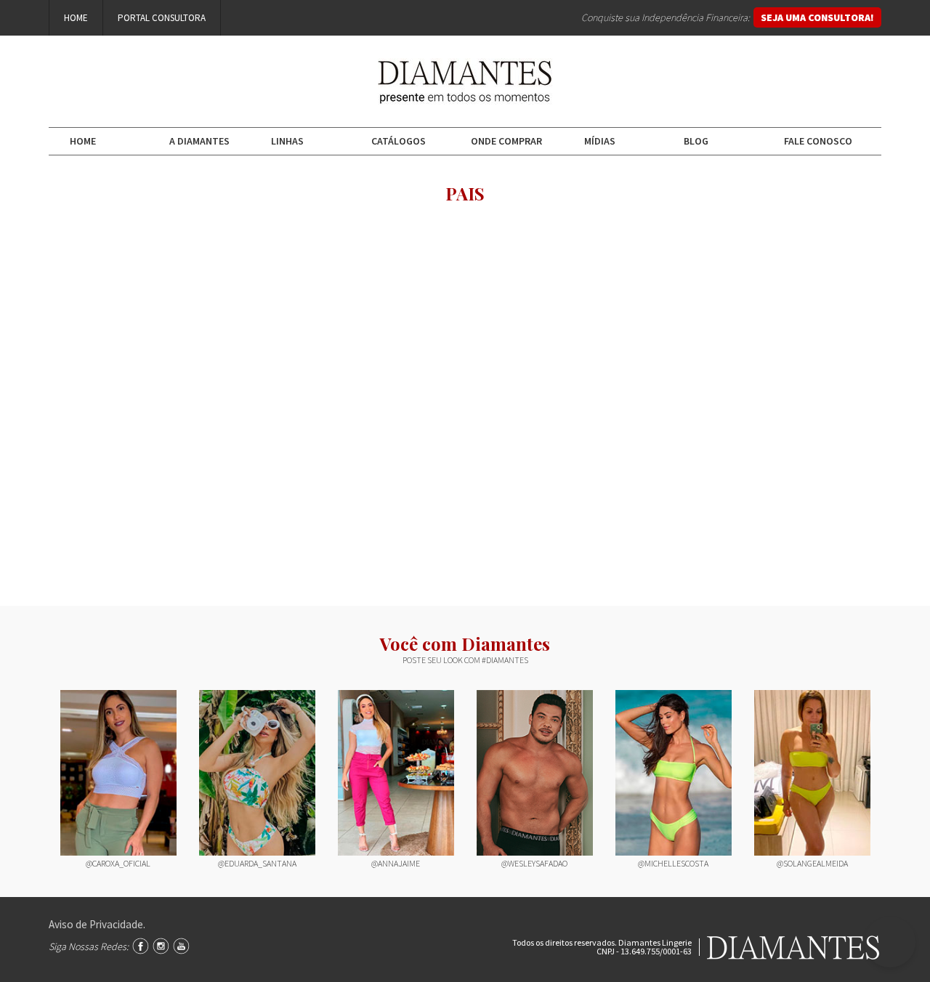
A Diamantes (199, 140)
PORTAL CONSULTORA (162, 18)
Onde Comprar (506, 140)
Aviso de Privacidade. (97, 924)
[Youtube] (181, 946)
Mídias (599, 140)
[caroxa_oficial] (118, 773)
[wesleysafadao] (535, 773)
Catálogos (398, 140)
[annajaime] (396, 773)
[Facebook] (140, 946)
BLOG (696, 140)
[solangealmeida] (812, 773)
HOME (76, 18)
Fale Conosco (818, 140)
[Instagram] (161, 946)
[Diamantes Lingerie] (465, 94)
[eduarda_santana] (257, 773)
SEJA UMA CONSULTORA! (817, 17)
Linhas (287, 140)
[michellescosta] (673, 773)
